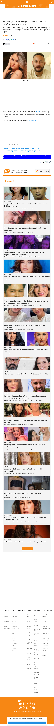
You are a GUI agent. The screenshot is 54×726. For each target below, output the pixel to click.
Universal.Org (45, 657)
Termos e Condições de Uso (35, 715)
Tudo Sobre (29, 668)
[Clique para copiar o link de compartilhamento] (15, 39)
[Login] (52, 1)
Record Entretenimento (47, 636)
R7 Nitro (14, 640)
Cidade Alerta (37, 658)
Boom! (35, 643)
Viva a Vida (13, 17)
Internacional (29, 646)
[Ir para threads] (33, 704)
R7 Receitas (14, 643)
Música (13, 638)
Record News (45, 643)
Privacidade (26, 715)
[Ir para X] (27, 707)
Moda (13, 636)
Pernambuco (29, 653)
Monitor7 (29, 651)
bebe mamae (24, 17)
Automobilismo (7, 614)
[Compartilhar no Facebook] (6, 39)
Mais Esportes (7, 628)
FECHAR (27, 723)
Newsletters (45, 623)
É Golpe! (28, 637)
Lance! (5, 626)
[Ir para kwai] (30, 704)
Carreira (44, 616)
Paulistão (6, 631)
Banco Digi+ (45, 614)
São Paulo (29, 659)
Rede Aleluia (45, 645)
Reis (35, 687)
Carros (28, 621)
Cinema (14, 621)
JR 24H (29, 611)
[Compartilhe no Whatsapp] (11, 39)
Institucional (47, 611)
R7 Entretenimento (6, 17)
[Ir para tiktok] (23, 707)
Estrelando (14, 626)
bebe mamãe (6, 35)
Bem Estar (18, 17)
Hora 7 (28, 639)
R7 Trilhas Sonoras (46, 628)
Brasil (28, 616)
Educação (29, 635)
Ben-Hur (36, 640)
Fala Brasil (36, 672)
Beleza (13, 614)
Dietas (13, 623)
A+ (6, 44)
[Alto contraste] (4, 44)
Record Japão (45, 640)
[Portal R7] (27, 1)
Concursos (29, 626)
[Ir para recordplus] (20, 707)
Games (13, 633)
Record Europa (45, 638)
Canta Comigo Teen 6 (37, 651)
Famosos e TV (15, 628)
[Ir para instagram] (27, 704)
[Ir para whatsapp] (30, 707)
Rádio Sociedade (46, 631)
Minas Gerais (29, 648)
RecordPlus (44, 626)
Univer (43, 653)
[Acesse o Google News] (13, 39)
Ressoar (44, 650)
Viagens (14, 648)
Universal (44, 655)
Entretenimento (18, 611)
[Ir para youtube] (33, 707)
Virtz (13, 650)
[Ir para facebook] (23, 704)
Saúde (28, 662)
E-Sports (5, 619)
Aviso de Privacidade (15, 719)
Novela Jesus (37, 681)
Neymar (38, 111)
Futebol (5, 623)
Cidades (28, 623)
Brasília (28, 619)
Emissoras (44, 621)
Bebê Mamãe (32, 120)
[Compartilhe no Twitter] (4, 39)
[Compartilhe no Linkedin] (8, 39)
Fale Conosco (20, 715)
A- (9, 44)
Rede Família (45, 648)
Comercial (44, 619)
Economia (29, 632)
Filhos (13, 631)
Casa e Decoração (16, 619)
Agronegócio (29, 614)
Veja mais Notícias (27, 548)
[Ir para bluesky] (20, 704)
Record (37, 611)
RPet (13, 645)
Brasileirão (6, 616)
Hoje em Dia (37, 674)
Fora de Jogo (6, 621)
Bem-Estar (14, 616)
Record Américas (46, 633)
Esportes (7, 611)
